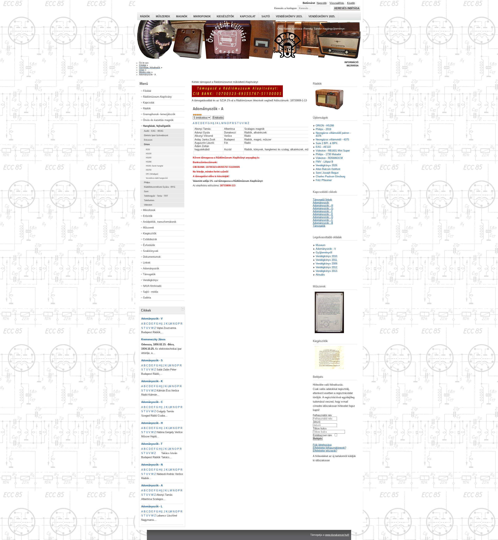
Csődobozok (150, 239)
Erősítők (148, 215)
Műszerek (163, 16)
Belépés (317, 438)
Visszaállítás (337, 3)
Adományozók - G (323, 208)
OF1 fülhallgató (152, 174)
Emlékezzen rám (322, 435)
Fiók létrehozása (322, 444)
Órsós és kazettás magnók (158, 120)
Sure (146, 191)
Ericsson (148, 140)
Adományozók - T (151, 443)
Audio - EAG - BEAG (153, 131)
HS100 (148, 154)
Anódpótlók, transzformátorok (159, 221)
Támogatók (149, 274)
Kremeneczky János (153, 339)
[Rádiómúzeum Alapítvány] (237, 96)
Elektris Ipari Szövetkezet (156, 135)
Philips (147, 182)
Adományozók (151, 268)
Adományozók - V (152, 318)
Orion (147, 144)
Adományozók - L (151, 506)
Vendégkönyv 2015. (289, 16)
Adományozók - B (323, 222)
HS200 (148, 158)
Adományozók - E (323, 214)
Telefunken (149, 200)
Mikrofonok (202, 16)
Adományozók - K (152, 381)
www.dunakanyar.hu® (337, 534)
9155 (148, 150)
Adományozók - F (323, 211)
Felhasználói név (322, 415)
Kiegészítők (225, 16)
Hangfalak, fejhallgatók (156, 125)
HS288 (148, 162)
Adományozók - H (152, 423)
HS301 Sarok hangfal (154, 166)
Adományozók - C (152, 402)
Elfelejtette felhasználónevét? (329, 447)
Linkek (146, 262)
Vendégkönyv (150, 280)
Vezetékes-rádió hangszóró (157, 178)
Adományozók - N (152, 464)
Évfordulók (149, 245)
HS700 (148, 170)
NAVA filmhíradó (152, 285)
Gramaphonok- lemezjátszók (159, 114)
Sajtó (265, 16)
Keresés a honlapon (285, 8)
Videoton (148, 205)
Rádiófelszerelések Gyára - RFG (159, 187)
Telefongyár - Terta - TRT (156, 196)
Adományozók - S (152, 360)
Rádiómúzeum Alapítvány (157, 96)
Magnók (181, 16)
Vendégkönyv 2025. (322, 16)
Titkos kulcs (320, 428)
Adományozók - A (152, 485)
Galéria (147, 297)
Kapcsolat (247, 16)
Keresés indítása (346, 8)
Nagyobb (322, 3)
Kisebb (351, 3)
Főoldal (147, 90)
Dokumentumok (152, 256)
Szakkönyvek (150, 250)
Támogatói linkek (322, 199)
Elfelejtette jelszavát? (325, 450)
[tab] (183, 308)
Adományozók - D (323, 217)
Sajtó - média (150, 291)
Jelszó (316, 421)
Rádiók (145, 16)
